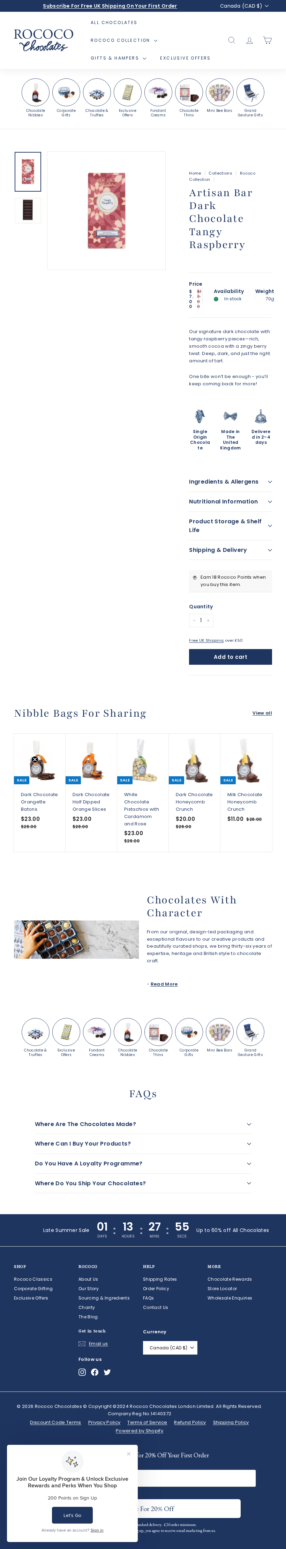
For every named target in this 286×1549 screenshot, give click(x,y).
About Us (88, 1279)
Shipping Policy (231, 1422)
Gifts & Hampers (116, 58)
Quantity (201, 606)
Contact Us (155, 1307)
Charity (86, 1307)
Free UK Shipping (206, 640)
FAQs (148, 1298)
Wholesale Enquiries (230, 1298)
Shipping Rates (160, 1279)
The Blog (88, 1317)
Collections (220, 173)
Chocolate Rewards (230, 1279)
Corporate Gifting (33, 1289)
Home (195, 173)
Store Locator (222, 1289)
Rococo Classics (33, 1279)
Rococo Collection (121, 40)
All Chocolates (114, 22)
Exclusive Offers (185, 58)
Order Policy (156, 1289)
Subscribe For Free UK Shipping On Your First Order (110, 5)
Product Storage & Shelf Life (225, 525)
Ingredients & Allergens (223, 482)
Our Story (88, 1289)
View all (262, 713)
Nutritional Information (223, 502)
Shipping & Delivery (218, 550)
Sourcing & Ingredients (104, 1298)
